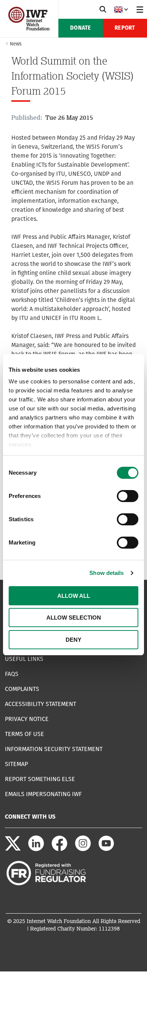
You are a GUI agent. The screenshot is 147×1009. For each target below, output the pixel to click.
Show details (106, 573)
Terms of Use (24, 734)
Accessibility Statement (40, 703)
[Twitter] (13, 849)
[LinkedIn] (36, 849)
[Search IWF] (103, 9)
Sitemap (16, 764)
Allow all (73, 596)
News (15, 44)
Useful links (24, 658)
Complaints (22, 688)
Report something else (40, 779)
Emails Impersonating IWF (43, 794)
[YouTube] (106, 849)
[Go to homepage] (29, 28)
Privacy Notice (27, 718)
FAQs (11, 673)
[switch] (127, 496)
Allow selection (73, 617)
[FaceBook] (59, 849)
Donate (80, 28)
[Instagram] (83, 849)
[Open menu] (140, 9)
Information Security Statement (54, 749)
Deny (73, 639)
